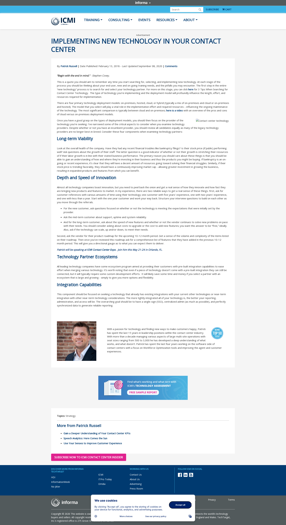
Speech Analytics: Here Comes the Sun (85, 438)
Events (144, 20)
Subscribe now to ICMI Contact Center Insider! (88, 457)
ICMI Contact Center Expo (101, 249)
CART (228, 9)
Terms (231, 499)
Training (92, 20)
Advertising (136, 483)
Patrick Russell (69, 66)
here (190, 89)
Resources (165, 20)
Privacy (212, 499)
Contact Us (136, 474)
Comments (171, 66)
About (189, 20)
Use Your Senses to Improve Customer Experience (93, 443)
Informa (143, 2)
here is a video (174, 110)
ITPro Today (105, 479)
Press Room (136, 488)
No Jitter (55, 486)
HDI (53, 477)
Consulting (119, 20)
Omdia (101, 483)
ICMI (100, 474)
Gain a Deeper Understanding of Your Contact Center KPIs (97, 433)
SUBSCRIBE (212, 9)
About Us (135, 479)
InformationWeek (60, 482)
